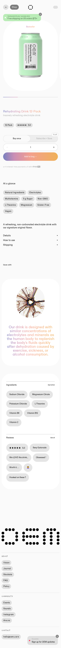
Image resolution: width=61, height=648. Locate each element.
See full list (51, 385)
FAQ (5, 580)
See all (52, 438)
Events (6, 602)
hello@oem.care (11, 636)
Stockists (7, 574)
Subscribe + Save (44, 138)
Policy (6, 586)
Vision (6, 562)
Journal (7, 568)
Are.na (6, 620)
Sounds (7, 608)
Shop (14, 7)
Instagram (8, 614)
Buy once (17, 138)
